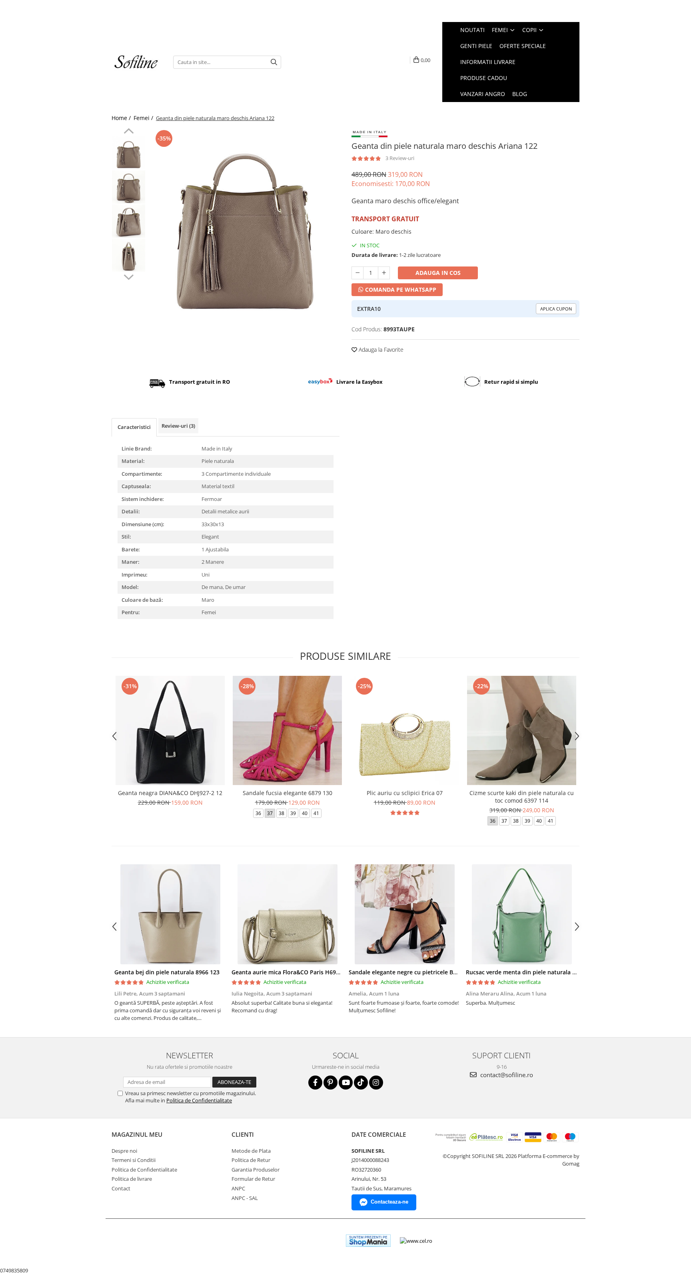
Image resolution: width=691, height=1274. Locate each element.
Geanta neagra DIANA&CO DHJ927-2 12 (170, 793)
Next (128, 276)
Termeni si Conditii (134, 1160)
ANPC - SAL (245, 1198)
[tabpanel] (245, 223)
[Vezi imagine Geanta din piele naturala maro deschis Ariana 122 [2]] (128, 221)
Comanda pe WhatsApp (399, 289)
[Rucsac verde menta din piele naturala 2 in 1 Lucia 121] (521, 914)
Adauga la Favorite (380, 349)
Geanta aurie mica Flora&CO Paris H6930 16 (291, 972)
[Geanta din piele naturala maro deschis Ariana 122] (245, 223)
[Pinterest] (331, 1083)
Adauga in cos (438, 272)
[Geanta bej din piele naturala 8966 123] (170, 914)
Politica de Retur (251, 1160)
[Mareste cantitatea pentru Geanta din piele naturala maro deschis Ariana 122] (384, 272)
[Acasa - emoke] (136, 62)
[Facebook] (315, 1083)
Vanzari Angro (482, 94)
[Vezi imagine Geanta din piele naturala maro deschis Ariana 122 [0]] (128, 153)
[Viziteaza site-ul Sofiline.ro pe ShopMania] (368, 1240)
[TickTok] (361, 1083)
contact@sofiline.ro (506, 1075)
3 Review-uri (399, 158)
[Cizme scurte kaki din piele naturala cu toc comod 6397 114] (521, 730)
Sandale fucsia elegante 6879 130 (287, 793)
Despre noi (124, 1150)
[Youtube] (346, 1083)
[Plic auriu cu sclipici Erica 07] (404, 730)
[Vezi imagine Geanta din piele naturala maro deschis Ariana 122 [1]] (128, 187)
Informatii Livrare (487, 62)
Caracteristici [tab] (134, 427)
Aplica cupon (556, 309)
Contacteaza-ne (389, 1202)
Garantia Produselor (256, 1169)
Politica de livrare (132, 1178)
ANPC (238, 1188)
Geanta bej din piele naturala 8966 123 (167, 972)
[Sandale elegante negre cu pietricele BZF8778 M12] (404, 914)
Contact (121, 1188)
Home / (122, 118)
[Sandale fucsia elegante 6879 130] (287, 730)
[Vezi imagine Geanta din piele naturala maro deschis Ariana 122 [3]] (128, 255)
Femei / (144, 118)
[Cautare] (274, 62)
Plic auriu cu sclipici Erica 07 (405, 793)
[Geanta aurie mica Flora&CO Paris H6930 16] (287, 914)
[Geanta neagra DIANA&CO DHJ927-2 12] (170, 730)
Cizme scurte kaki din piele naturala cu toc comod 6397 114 (521, 796)
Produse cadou (483, 78)
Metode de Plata (251, 1150)
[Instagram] (376, 1083)
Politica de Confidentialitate (199, 1100)
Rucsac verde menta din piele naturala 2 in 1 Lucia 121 (540, 972)
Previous (128, 132)
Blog (519, 94)
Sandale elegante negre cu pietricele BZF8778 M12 (417, 972)
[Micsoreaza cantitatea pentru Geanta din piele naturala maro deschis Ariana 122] (357, 272)
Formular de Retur (253, 1178)
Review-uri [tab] (178, 425)
